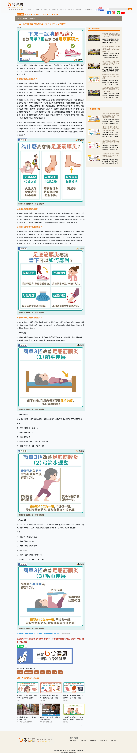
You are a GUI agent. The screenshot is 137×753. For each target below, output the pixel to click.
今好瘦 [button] (54, 9)
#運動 (60, 672)
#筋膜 (42, 672)
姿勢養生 (32, 19)
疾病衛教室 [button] (88, 9)
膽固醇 (56, 14)
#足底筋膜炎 (28, 672)
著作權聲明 (103, 741)
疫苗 (44, 14)
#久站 (48, 672)
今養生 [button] (46, 9)
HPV (50, 14)
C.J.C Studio (72, 752)
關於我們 (83, 741)
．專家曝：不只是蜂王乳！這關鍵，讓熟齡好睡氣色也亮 (38, 633)
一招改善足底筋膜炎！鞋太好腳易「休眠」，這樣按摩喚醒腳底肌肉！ (73, 718)
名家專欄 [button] (78, 9)
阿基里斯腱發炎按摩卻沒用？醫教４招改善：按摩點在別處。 (50, 696)
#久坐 (54, 672)
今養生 (25, 19)
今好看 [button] (70, 9)
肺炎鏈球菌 (37, 14)
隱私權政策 (73, 741)
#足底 (36, 672)
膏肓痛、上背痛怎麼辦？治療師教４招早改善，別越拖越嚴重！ (73, 696)
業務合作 (93, 741)
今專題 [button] (37, 9)
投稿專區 (113, 741)
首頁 (19, 19)
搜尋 (130, 9)
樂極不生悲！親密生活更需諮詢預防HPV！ (50, 718)
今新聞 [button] (29, 9)
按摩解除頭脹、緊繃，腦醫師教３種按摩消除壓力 (27, 696)
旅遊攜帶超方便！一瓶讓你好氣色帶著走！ (27, 718)
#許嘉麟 (20, 672)
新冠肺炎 (27, 14)
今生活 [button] (62, 9)
